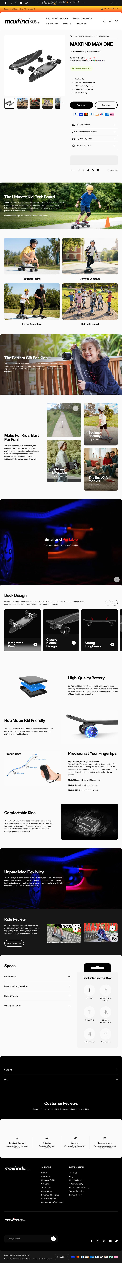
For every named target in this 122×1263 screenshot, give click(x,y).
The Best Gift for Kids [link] (98, 479)
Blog (71, 1176)
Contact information (47, 1258)
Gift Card (45, 1184)
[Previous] (38, 3)
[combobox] (114, 3)
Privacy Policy (75, 1195)
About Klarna (46, 1191)
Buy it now (106, 105)
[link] (32, 256)
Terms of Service (76, 1191)
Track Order (46, 1187)
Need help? (114, 170)
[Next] (83, 3)
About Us (73, 1173)
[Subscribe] (53, 1238)
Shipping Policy (76, 1180)
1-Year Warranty (76, 1184)
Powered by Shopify (23, 1255)
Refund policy (8, 1258)
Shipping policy (37, 1258)
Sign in (44, 1173)
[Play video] (64, 933)
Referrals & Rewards (50, 1195)
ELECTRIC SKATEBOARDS (84, 36)
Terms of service (26, 1258)
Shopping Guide (48, 1180)
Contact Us (46, 1176)
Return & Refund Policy (79, 1187)
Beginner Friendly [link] (95, 434)
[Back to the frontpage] (71, 36)
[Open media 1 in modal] (34, 65)
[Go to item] (9, 103)
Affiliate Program (48, 1198)
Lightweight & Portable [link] (60, 471)
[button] (94, 61)
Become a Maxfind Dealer (52, 1202)
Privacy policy (16, 1258)
